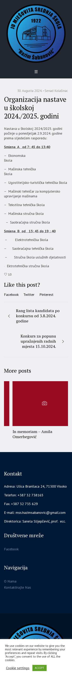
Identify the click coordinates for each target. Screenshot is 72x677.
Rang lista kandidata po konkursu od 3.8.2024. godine (38, 316)
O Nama (10, 580)
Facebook (11, 294)
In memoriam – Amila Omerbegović (24, 434)
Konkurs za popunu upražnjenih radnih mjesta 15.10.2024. (38, 341)
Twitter (28, 294)
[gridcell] (36, 520)
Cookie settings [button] (17, 668)
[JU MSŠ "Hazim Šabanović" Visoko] (36, 33)
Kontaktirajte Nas (17, 586)
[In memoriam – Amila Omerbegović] (36, 403)
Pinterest (46, 294)
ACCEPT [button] (39, 668)
